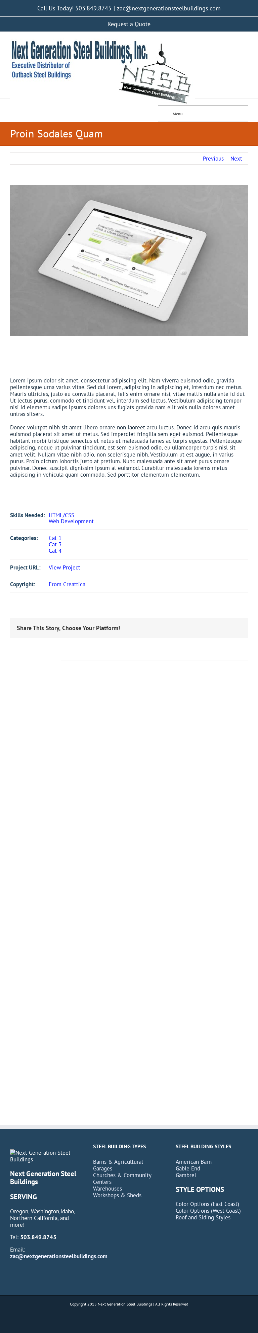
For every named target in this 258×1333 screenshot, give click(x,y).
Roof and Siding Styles (203, 1217)
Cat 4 (55, 550)
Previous (213, 158)
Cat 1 (55, 538)
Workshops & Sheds (117, 1195)
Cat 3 (55, 544)
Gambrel (186, 1175)
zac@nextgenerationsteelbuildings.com (169, 8)
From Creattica (67, 584)
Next (236, 158)
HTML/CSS (61, 515)
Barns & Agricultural (118, 1161)
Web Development (71, 521)
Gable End (188, 1168)
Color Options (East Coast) (207, 1204)
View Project (64, 567)
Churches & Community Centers (122, 1178)
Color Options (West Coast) (208, 1210)
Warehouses (107, 1188)
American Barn (194, 1161)
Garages (102, 1168)
